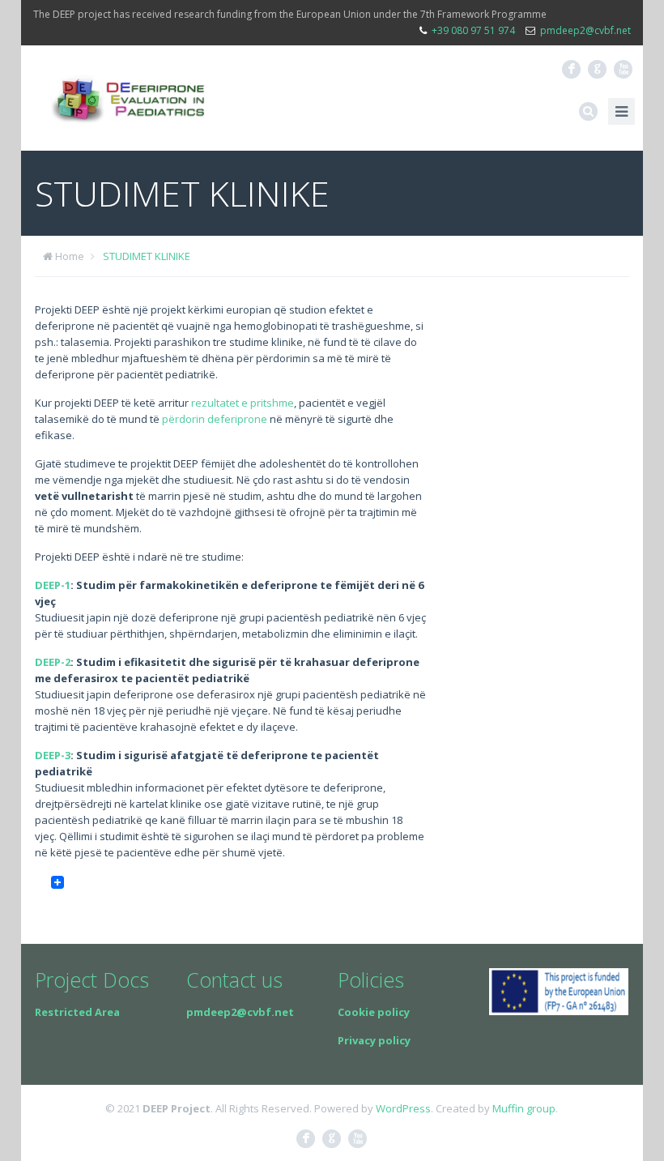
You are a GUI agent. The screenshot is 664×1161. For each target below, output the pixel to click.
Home (69, 256)
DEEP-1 (52, 585)
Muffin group (523, 1108)
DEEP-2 (52, 662)
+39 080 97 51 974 (473, 30)
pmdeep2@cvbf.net (585, 30)
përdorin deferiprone (214, 419)
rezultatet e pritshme (242, 402)
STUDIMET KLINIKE (146, 256)
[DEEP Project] (128, 98)
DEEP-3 (52, 755)
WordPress (403, 1108)
